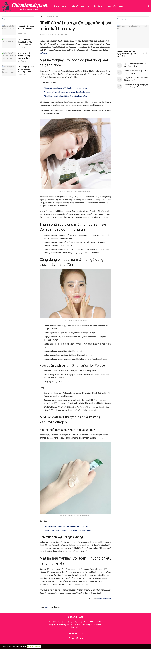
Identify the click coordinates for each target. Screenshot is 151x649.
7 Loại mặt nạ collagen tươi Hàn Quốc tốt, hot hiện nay (66, 88)
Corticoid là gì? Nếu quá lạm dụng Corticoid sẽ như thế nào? (68, 530)
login (46, 607)
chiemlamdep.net (104, 598)
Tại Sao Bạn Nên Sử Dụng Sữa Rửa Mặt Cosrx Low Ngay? (25, 42)
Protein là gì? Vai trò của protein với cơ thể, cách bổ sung (67, 92)
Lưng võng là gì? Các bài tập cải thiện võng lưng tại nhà (26, 69)
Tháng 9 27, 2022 (45, 34)
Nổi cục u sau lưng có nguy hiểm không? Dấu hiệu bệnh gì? (126, 54)
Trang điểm (112, 6)
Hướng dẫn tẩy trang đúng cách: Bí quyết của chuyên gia (26, 28)
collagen (43, 53)
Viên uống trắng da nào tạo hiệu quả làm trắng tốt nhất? (66, 526)
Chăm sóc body (77, 6)
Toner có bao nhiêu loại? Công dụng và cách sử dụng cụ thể (136, 86)
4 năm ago (22, 34)
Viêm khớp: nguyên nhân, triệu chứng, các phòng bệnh (65, 96)
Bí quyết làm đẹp (60, 6)
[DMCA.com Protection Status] (34, 646)
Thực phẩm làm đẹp (95, 6)
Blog (121, 6)
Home (41, 16)
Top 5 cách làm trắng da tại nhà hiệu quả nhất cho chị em (135, 65)
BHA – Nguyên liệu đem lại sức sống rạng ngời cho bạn (25, 55)
